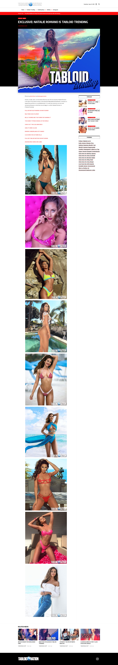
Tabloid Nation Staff (22, 25)
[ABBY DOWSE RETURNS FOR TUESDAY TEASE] (83, 120)
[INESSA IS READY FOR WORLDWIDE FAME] (27, 634)
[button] (99, 4)
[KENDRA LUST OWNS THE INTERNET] (83, 103)
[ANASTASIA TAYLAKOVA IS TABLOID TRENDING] (48, 634)
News (24, 18)
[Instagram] (96, 4)
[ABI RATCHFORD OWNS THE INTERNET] (83, 129)
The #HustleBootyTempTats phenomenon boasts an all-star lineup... (42, 13)
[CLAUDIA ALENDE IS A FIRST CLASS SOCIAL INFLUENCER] (90, 634)
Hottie (20, 18)
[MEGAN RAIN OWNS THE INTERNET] (83, 112)
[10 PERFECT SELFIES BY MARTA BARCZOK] (69, 634)
